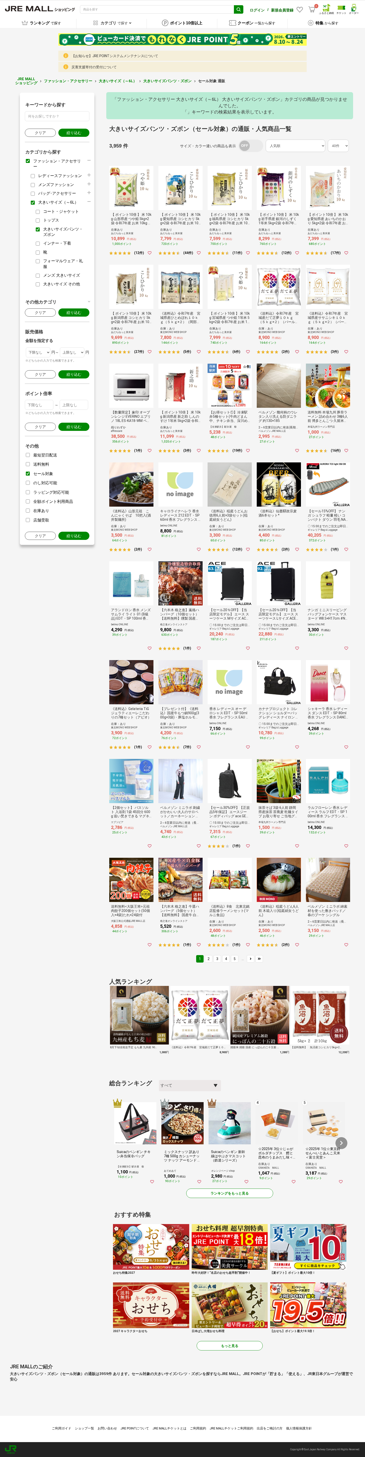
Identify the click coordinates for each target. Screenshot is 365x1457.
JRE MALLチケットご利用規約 (231, 1428)
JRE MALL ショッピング (26, 81)
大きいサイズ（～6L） (118, 81)
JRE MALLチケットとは (169, 1428)
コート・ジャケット (61, 211)
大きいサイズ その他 (61, 284)
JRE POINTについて (134, 1428)
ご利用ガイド (61, 1428)
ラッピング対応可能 (51, 492)
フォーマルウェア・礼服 (63, 263)
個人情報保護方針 (299, 1428)
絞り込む (74, 133)
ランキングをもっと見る (230, 1193)
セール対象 (43, 474)
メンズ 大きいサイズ (61, 275)
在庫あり (41, 511)
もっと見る (229, 1346)
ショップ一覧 (84, 1428)
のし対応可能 (45, 483)
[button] (341, 1143)
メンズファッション (56, 185)
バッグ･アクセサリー (57, 193)
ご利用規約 (198, 1428)
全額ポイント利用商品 (53, 501)
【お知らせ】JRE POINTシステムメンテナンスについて (115, 56)
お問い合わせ (107, 1428)
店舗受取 (41, 520)
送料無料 (41, 464)
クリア (40, 133)
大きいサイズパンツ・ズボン (167, 81)
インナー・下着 (57, 243)
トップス (51, 220)
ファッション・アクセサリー (68, 81)
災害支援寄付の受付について (94, 67)
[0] (311, 9)
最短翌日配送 (45, 455)
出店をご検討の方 (270, 1428)
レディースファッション (60, 176)
